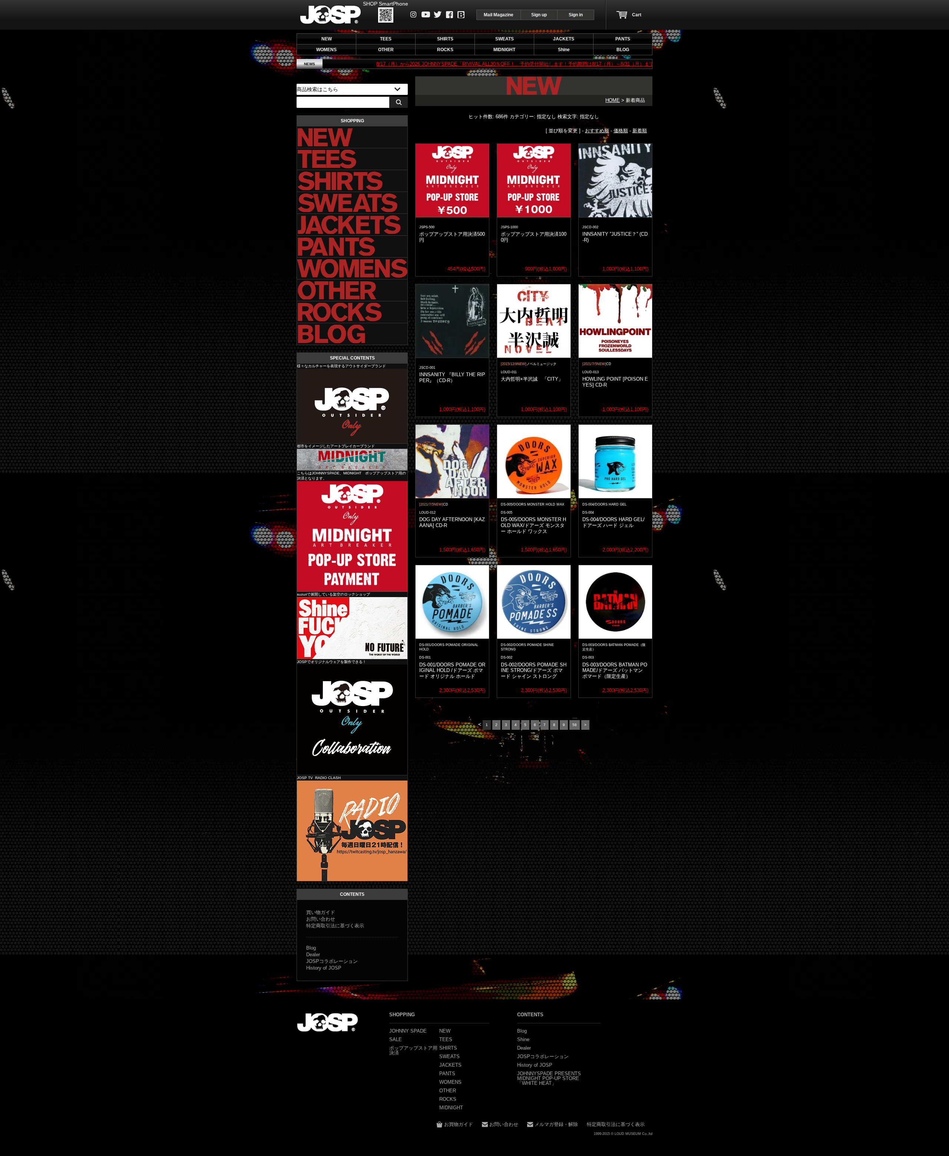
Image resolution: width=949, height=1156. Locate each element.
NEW (326, 39)
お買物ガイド (458, 1124)
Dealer (313, 954)
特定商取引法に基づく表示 (335, 925)
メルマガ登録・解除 (556, 1124)
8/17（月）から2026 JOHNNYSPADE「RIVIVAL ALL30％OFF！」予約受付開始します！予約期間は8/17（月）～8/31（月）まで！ (446, 64)
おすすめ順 (597, 130)
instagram (413, 14)
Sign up (539, 14)
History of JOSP (323, 968)
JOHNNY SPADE (330, 14)
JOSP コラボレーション (352, 720)
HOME (612, 100)
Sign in (576, 14)
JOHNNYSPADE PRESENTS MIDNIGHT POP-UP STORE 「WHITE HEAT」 (549, 1078)
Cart (636, 14)
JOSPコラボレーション (332, 961)
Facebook (449, 14)
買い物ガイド (320, 912)
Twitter (438, 14)
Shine (352, 628)
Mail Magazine (498, 14)
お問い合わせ (320, 919)
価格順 (621, 130)
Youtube (425, 14)
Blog (460, 14)
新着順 (639, 130)
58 (574, 725)
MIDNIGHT (352, 459)
